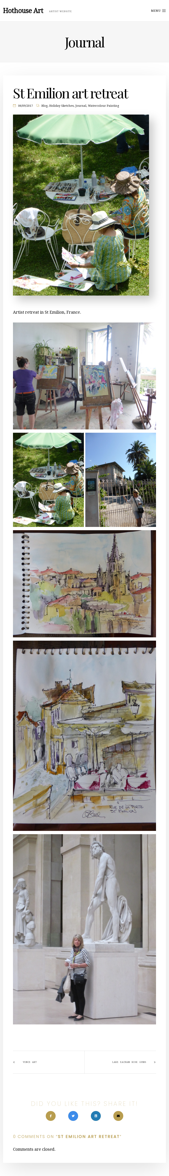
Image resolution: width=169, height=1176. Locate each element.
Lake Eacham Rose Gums (129, 1062)
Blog (44, 105)
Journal (80, 105)
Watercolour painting (103, 105)
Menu (156, 10)
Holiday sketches (61, 105)
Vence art (30, 1062)
